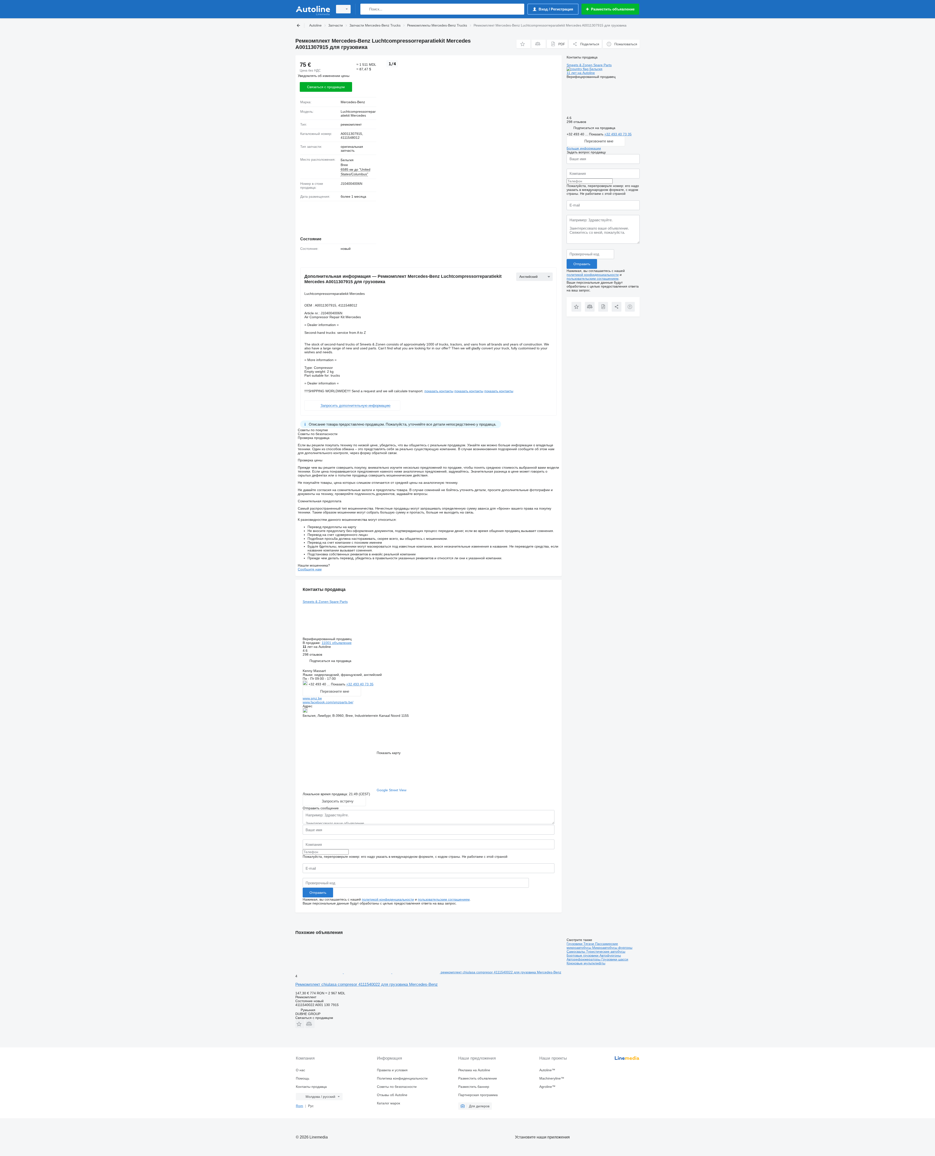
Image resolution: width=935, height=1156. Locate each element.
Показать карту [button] (389, 753)
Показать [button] (338, 684)
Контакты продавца (311, 1087)
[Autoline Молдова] (313, 9)
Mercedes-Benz (353, 102)
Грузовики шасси (614, 959)
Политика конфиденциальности (402, 1078)
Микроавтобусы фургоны (612, 948)
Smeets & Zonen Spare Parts (325, 602)
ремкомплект (351, 124)
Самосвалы (576, 951)
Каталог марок (388, 1103)
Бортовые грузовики (583, 955)
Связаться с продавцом (326, 87)
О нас (300, 1070)
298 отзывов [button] (312, 654)
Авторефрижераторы (584, 959)
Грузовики (575, 944)
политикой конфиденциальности (388, 899)
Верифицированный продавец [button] (328, 639)
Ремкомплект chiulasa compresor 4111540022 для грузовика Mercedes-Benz (366, 984)
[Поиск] (365, 9)
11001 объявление (337, 643)
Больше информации (584, 148)
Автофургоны (610, 955)
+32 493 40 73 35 (360, 684)
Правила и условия (392, 1070)
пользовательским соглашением (444, 899)
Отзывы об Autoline (392, 1095)
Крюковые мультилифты (586, 963)
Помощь (302, 1078)
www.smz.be (312, 698)
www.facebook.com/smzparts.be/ (328, 702)
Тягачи (589, 944)
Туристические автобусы (605, 951)
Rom (299, 1106)
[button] (523, 44)
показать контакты (438, 391)
